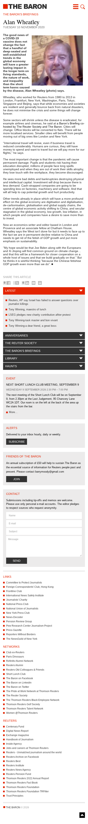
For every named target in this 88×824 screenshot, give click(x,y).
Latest (10, 290)
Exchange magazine (17, 735)
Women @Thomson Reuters (22, 712)
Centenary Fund (15, 726)
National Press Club (17, 604)
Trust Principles (14, 795)
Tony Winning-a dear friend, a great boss (32, 325)
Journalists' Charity (16, 599)
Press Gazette (14, 630)
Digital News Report (17, 730)
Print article (40, 283)
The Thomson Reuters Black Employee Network (32, 700)
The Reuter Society (21, 343)
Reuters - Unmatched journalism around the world (34, 752)
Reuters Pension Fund (18, 774)
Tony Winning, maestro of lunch (27, 309)
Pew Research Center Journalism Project (29, 625)
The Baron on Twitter (17, 687)
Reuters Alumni (14, 665)
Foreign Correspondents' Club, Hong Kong (30, 586)
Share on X (17, 283)
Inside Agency (14, 743)
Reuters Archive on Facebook (22, 756)
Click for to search (82, 6)
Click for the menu (75, 6)
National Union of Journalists (22, 608)
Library (11, 358)
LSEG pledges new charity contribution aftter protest (40, 314)
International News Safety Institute (25, 595)
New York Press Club (18, 612)
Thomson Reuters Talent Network (24, 708)
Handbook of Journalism (19, 739)
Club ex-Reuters (15, 652)
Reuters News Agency (18, 769)
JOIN (16, 479)
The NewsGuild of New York (21, 638)
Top (82, 815)
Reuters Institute (15, 765)
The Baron (44, 6)
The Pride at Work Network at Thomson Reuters (32, 691)
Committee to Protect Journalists (24, 582)
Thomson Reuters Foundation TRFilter (27, 791)
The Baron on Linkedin (19, 682)
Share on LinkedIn (27, 283)
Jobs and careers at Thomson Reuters (27, 748)
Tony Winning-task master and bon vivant (33, 320)
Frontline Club (14, 591)
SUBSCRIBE (17, 441)
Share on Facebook (8, 283)
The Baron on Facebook (19, 678)
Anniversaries (16, 335)
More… (13, 412)
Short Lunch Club (16, 674)
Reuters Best (13, 761)
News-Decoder (14, 617)
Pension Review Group (19, 621)
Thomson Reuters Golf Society (23, 704)
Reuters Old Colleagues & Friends (25, 669)
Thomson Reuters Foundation (22, 787)
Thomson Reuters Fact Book (22, 782)
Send (16, 560)
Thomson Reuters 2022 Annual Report (27, 778)
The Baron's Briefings (22, 350)
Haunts (11, 366)
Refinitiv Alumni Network (19, 661)
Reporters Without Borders (21, 634)
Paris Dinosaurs (15, 656)
